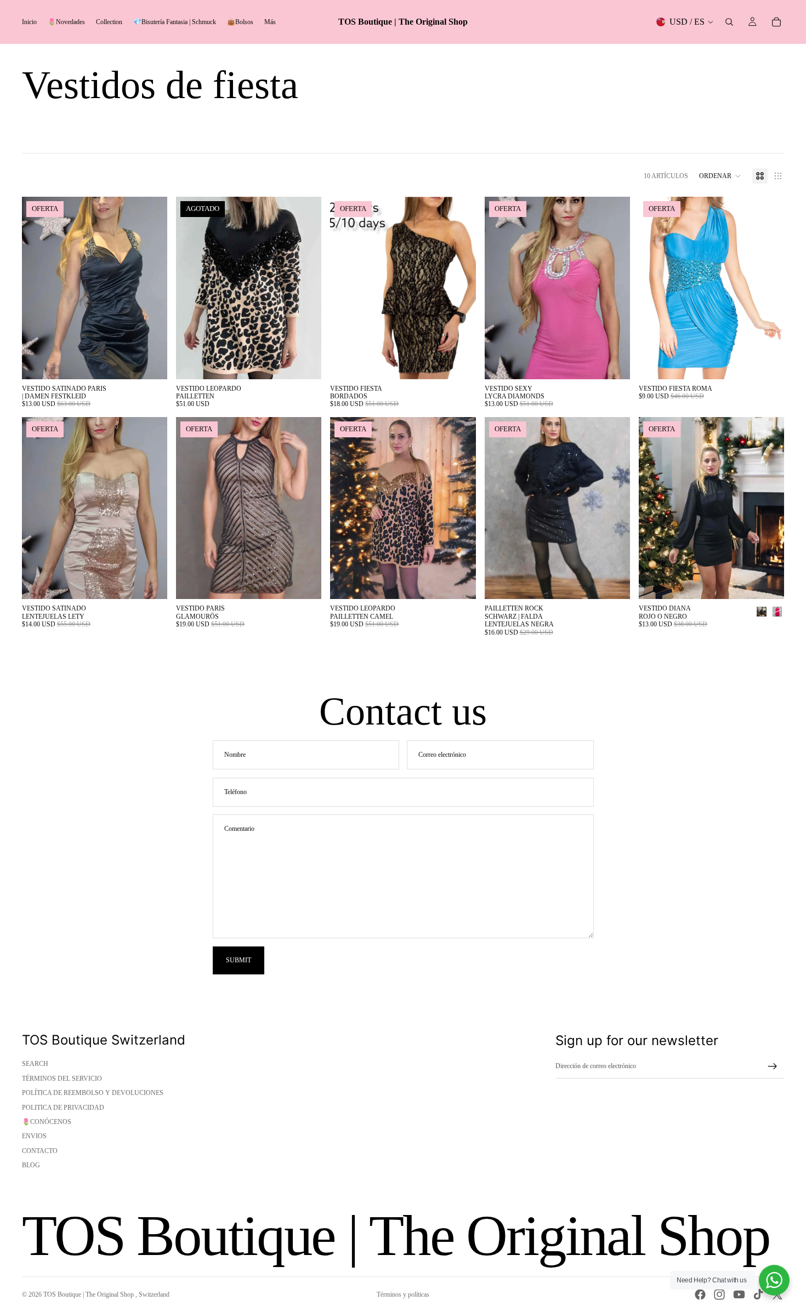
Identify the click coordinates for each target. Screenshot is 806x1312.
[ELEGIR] (150, 362)
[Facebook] (700, 1294)
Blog (31, 1165)
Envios (34, 1136)
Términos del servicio (62, 1078)
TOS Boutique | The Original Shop (89, 1294)
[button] (720, 176)
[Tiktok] (758, 1294)
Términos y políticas (403, 1294)
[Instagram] (719, 1294)
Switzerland (154, 1294)
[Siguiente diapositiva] (150, 288)
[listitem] (270, 22)
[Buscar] (729, 22)
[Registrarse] (772, 1066)
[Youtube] (739, 1294)
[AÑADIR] (459, 582)
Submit (238, 960)
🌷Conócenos (46, 1122)
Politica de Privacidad (63, 1107)
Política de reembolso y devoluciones (92, 1093)
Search (35, 1064)
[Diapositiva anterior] (38, 288)
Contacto (40, 1151)
